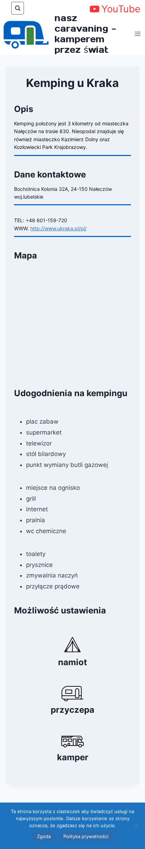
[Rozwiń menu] (138, 33)
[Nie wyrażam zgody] (136, 825)
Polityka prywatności (85, 836)
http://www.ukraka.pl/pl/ (58, 228)
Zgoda (44, 836)
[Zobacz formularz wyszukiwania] (17, 8)
